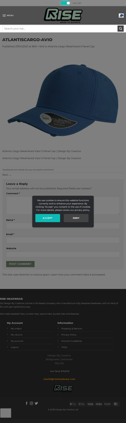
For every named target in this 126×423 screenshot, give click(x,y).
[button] (8, 15)
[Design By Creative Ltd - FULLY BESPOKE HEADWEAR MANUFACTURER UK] (63, 15)
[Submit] (121, 28)
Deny (76, 217)
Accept (48, 217)
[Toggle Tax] (65, 3)
